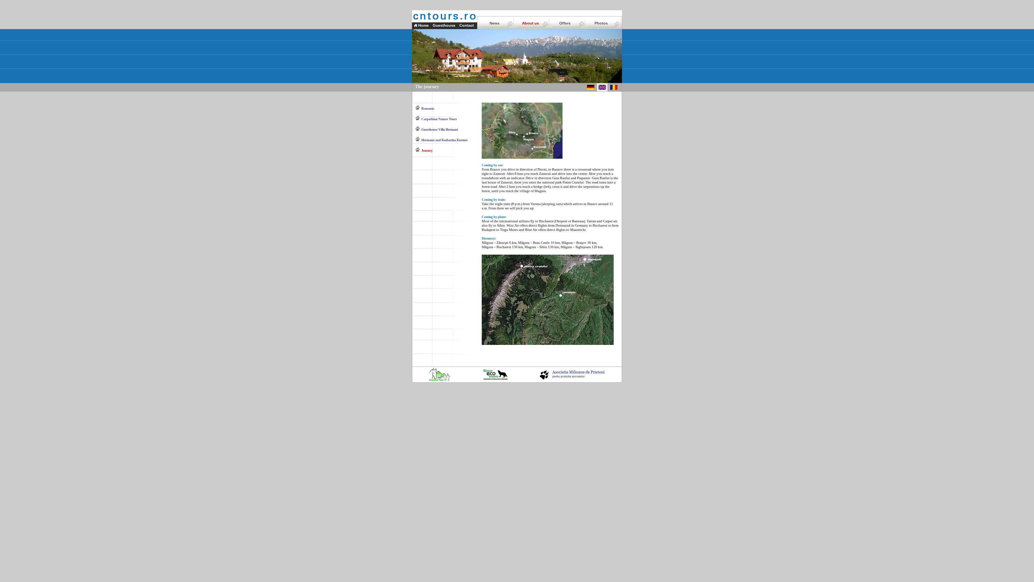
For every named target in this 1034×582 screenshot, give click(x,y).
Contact (466, 25)
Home (423, 25)
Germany (581, 225)
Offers (565, 23)
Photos (601, 23)
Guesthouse (444, 25)
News (494, 23)
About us (530, 23)
